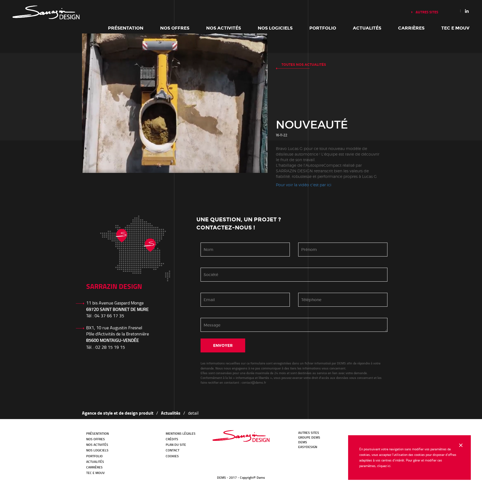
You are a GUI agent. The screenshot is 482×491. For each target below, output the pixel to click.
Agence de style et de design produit (117, 413)
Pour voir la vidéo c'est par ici (303, 184)
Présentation (125, 28)
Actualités (367, 28)
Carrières (411, 28)
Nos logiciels (275, 28)
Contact (172, 450)
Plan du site (176, 444)
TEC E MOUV (455, 28)
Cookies (172, 456)
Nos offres (174, 28)
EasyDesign (307, 446)
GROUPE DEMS (309, 437)
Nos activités (223, 28)
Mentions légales (181, 433)
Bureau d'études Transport (241, 436)
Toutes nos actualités (303, 65)
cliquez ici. (384, 465)
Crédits (172, 439)
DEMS (302, 442)
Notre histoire (46, 12)
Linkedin (466, 10)
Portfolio (322, 28)
